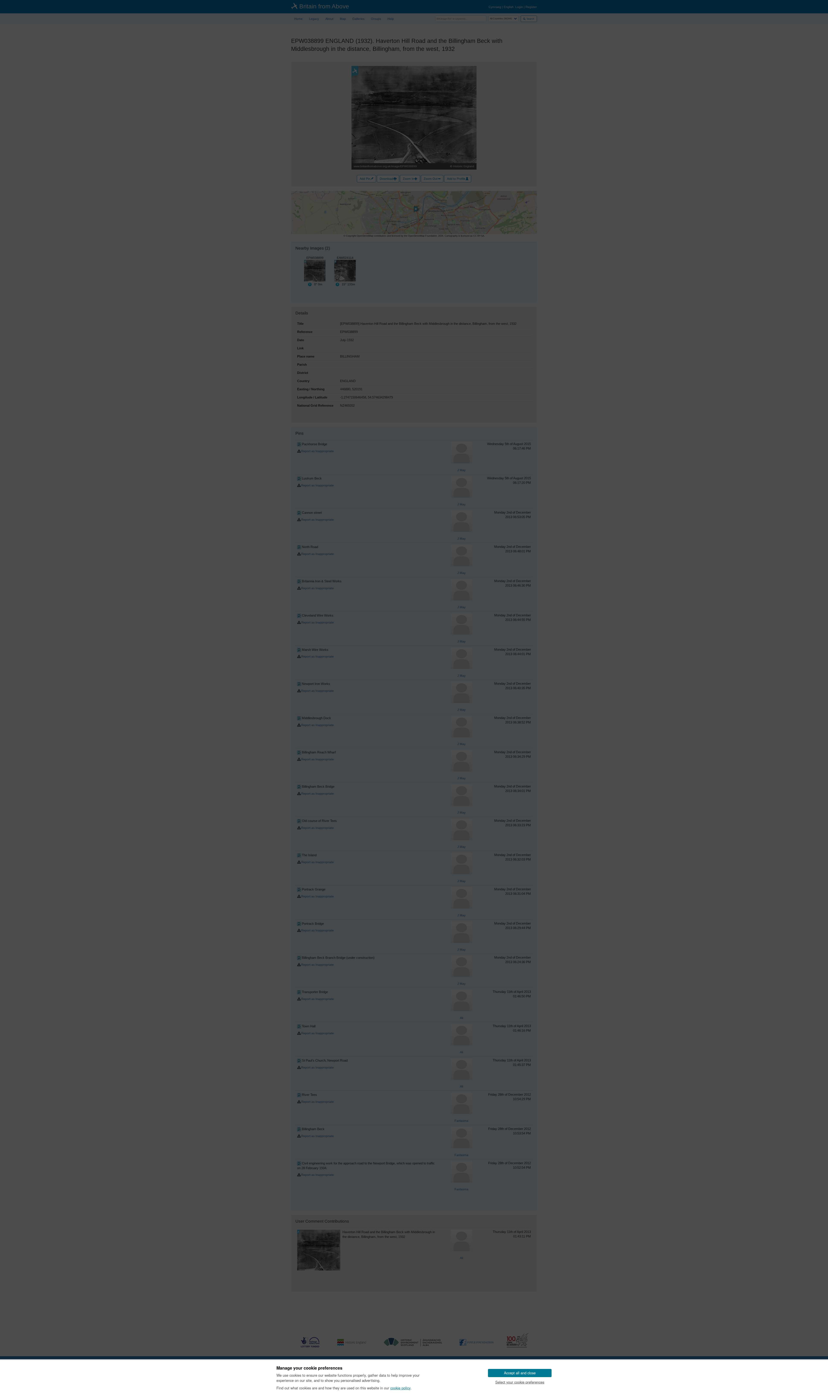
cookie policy (400, 1387)
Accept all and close (520, 1372)
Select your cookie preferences (519, 1382)
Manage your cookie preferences (309, 1368)
